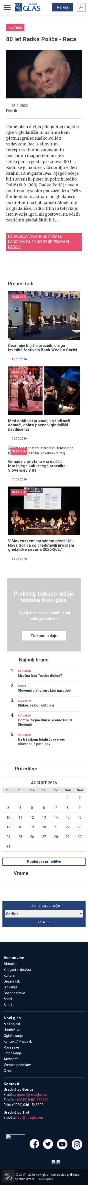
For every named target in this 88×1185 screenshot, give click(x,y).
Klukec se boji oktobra (36, 705)
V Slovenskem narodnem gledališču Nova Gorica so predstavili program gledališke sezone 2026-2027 (41, 545)
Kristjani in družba (17, 970)
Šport (8, 1005)
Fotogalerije (13, 1053)
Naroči (62, 7)
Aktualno (11, 964)
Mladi (8, 999)
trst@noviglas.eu (30, 1117)
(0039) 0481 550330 (32, 1100)
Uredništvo (12, 1030)
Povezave (11, 1047)
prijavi (59, 242)
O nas (8, 1071)
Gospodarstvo (14, 993)
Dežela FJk (12, 981)
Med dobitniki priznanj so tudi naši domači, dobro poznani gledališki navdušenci (39, 425)
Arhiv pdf (11, 1059)
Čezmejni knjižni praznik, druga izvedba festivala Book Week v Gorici (42, 347)
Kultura (9, 975)
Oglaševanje (13, 1036)
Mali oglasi (12, 1024)
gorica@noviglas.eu (32, 1095)
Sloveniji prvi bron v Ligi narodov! (45, 690)
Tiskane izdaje (44, 635)
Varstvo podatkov (17, 1065)
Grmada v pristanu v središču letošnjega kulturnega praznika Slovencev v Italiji (37, 465)
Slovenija (11, 987)
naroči (14, 247)
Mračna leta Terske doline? (40, 676)
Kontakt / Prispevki (18, 1041)
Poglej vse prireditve (44, 861)
